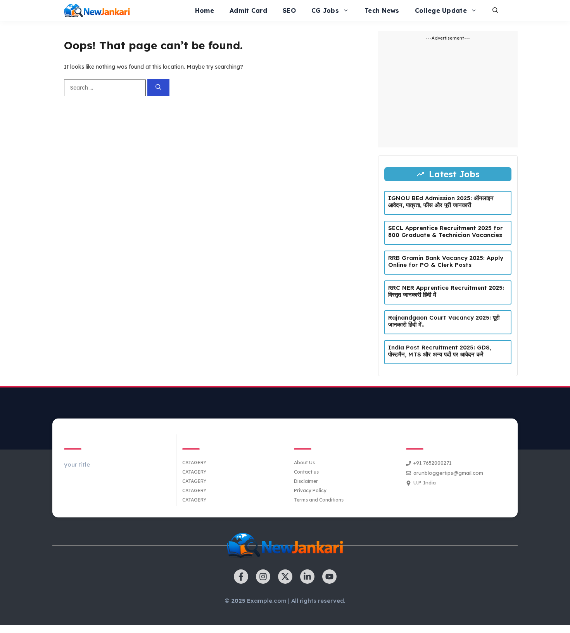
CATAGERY (194, 462)
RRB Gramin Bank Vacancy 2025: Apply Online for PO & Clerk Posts (445, 261)
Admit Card (248, 10)
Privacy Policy (310, 490)
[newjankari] (97, 10)
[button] (495, 10)
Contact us (306, 472)
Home (204, 10)
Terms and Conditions (319, 500)
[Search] (158, 88)
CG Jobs (325, 10)
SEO (289, 10)
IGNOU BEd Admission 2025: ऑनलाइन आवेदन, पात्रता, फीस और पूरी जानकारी (441, 201)
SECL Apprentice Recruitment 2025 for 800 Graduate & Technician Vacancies (445, 231)
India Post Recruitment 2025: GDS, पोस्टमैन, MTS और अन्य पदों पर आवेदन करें (439, 351)
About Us (304, 462)
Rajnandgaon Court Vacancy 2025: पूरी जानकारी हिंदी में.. (443, 321)
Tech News (381, 10)
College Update (441, 10)
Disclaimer (306, 481)
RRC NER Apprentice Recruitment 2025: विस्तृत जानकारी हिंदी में (446, 291)
